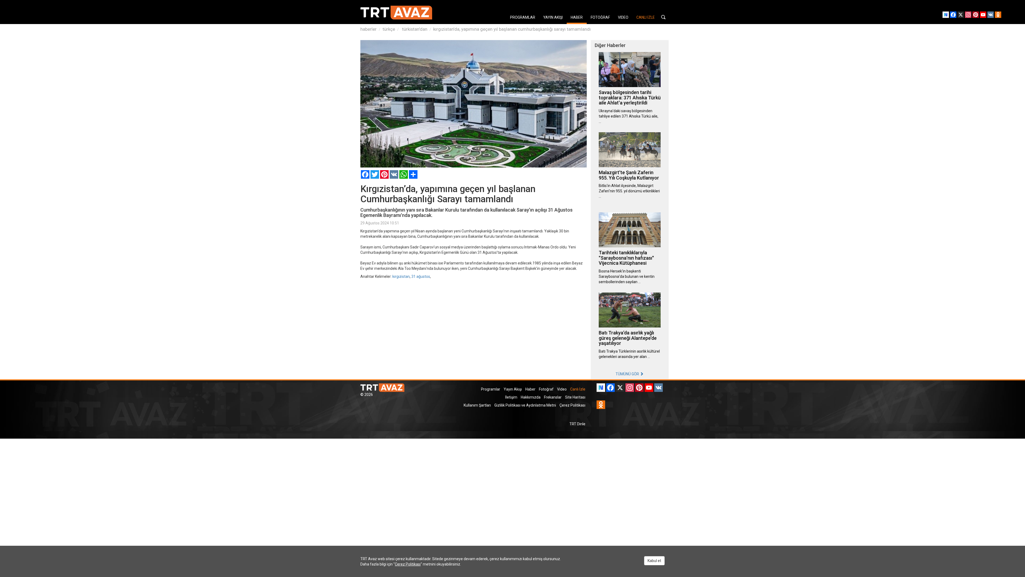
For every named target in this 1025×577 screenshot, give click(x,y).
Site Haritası (575, 397)
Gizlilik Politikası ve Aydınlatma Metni (525, 405)
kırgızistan (401, 276)
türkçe (389, 29)
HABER (577, 17)
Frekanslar (553, 397)
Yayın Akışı (513, 389)
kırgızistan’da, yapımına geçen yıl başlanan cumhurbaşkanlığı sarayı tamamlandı (512, 29)
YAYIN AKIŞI (553, 17)
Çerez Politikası (572, 405)
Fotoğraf (546, 389)
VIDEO (623, 17)
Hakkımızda (531, 397)
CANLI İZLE (645, 17)
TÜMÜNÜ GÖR (628, 374)
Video (562, 389)
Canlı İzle (577, 389)
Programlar (490, 389)
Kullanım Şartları (477, 405)
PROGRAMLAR (522, 17)
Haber (530, 389)
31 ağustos (420, 276)
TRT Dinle (577, 424)
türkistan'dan (414, 29)
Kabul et (654, 561)
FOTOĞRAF (600, 17)
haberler (368, 29)
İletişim (511, 397)
